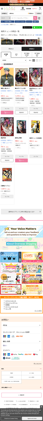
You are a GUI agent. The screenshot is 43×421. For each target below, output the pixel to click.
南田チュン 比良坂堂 (36, 138)
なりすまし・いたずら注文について (29, 408)
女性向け (39, 13)
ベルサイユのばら (20, 21)
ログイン (34, 8)
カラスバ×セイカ (10, 301)
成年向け (12, 13)
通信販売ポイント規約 (34, 401)
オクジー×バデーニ (11, 303)
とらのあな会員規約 (22, 401)
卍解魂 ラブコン (5, 186)
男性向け (31, 13)
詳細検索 (39, 18)
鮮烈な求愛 (18, 138)
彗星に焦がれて (5, 88)
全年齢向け (4, 13)
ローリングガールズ (11, 307)
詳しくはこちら (38, 363)
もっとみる (38, 311)
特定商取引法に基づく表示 (13, 408)
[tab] (16, 55)
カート (8, 112)
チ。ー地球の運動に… (8, 21)
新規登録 (28, 8)
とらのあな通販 (4, 24)
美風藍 (7, 305)
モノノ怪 (8, 309)
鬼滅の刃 (35, 21)
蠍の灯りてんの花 (20, 88)
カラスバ (29, 21)
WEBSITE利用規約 (9, 401)
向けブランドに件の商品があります (21, 211)
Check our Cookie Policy (11, 418)
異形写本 (3, 138)
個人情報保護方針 (24, 404)
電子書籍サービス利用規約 (11, 404)
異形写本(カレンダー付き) (36, 89)
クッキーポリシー (35, 404)
